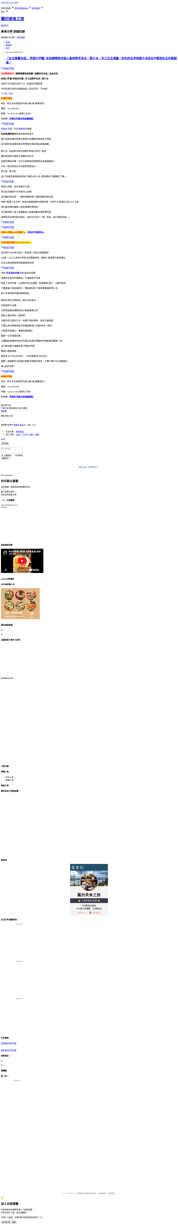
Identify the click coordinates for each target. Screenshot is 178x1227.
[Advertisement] (73, 1173)
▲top (3, 439)
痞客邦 (16, 425)
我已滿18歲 (6, 1222)
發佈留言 (5, 458)
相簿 (8, 42)
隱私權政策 (103, 1193)
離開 (13, 1222)
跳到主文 (5, 25)
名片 (8, 48)
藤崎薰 (4, 411)
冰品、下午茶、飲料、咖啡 (27, 435)
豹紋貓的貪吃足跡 (8, 1043)
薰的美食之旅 (12, 19)
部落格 (9, 45)
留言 (22, 425)
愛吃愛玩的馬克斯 (8, 1050)
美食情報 (21, 37)
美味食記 (20, 432)
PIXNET (71, 1193)
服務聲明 (112, 1193)
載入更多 (5, 443)
